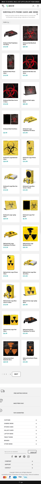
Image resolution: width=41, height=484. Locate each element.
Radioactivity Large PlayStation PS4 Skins (9, 244)
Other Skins (8, 444)
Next (16, 374)
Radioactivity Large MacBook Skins (28, 244)
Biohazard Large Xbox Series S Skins (29, 187)
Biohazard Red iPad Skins (10, 129)
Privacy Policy (24, 474)
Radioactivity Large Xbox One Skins (29, 273)
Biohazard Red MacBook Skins (29, 43)
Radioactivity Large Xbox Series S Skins (9, 301)
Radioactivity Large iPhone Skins (10, 273)
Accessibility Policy (6, 474)
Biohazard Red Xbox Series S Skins (10, 101)
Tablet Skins (8, 437)
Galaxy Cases (8, 430)
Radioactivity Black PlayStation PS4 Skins (29, 330)
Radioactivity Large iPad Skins (9, 330)
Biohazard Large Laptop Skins (9, 215)
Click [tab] (37, 14)
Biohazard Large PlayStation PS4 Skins (29, 129)
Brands (6, 440)
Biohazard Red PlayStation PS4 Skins (10, 43)
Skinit (10, 6)
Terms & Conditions (34, 474)
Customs (7, 420)
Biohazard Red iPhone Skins (9, 72)
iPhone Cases (8, 427)
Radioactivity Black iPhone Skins (30, 358)
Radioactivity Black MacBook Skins (8, 358)
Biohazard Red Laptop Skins (29, 101)
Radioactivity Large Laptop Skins (30, 301)
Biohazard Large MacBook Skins (10, 158)
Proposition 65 (16, 474)
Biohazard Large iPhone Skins (29, 158)
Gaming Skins (8, 423)
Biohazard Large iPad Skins (28, 215)
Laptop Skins (8, 433)
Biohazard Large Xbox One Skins (10, 187)
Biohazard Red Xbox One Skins (29, 72)
